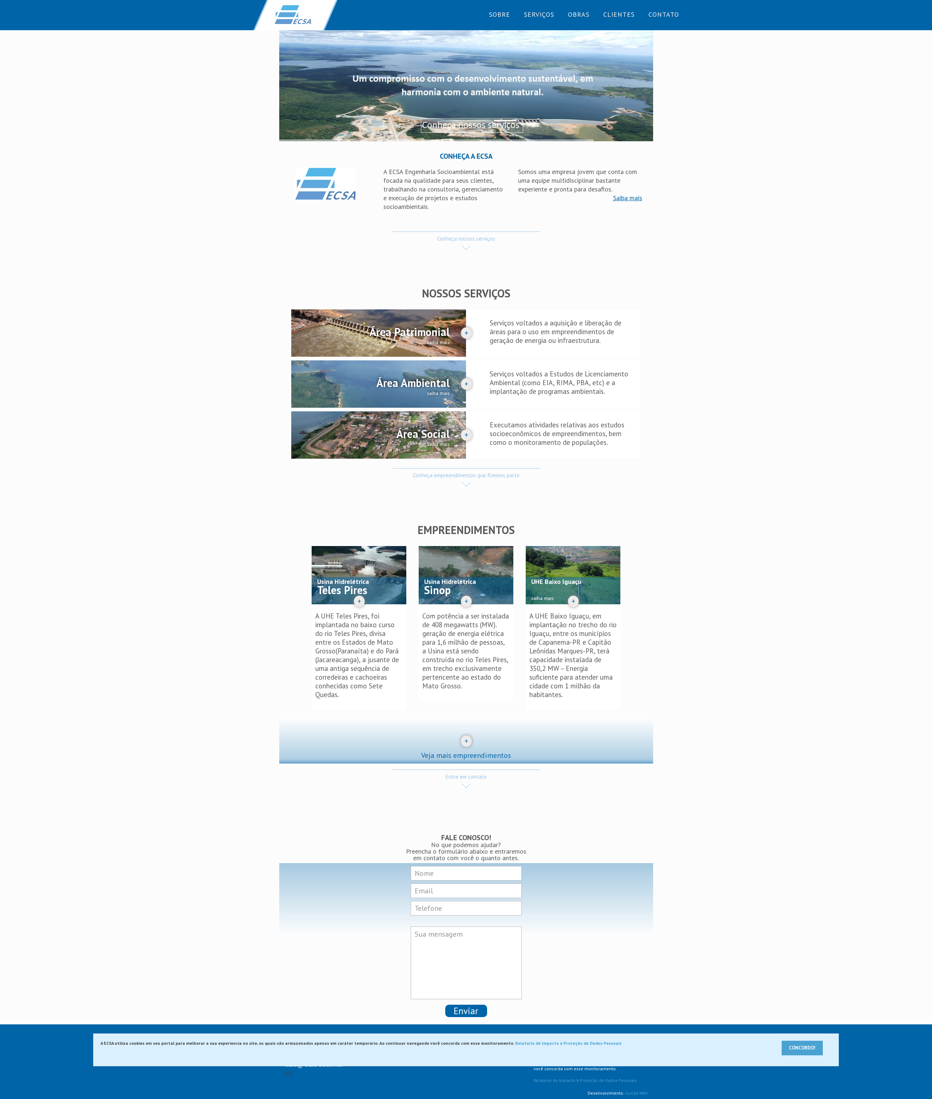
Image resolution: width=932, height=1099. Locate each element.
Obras (578, 14)
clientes (619, 14)
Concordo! (802, 1048)
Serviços (539, 14)
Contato (663, 14)
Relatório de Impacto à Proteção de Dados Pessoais (585, 1080)
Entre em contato (466, 776)
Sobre (499, 14)
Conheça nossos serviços (466, 238)
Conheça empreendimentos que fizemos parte (466, 475)
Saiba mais (627, 198)
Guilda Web (636, 1093)
